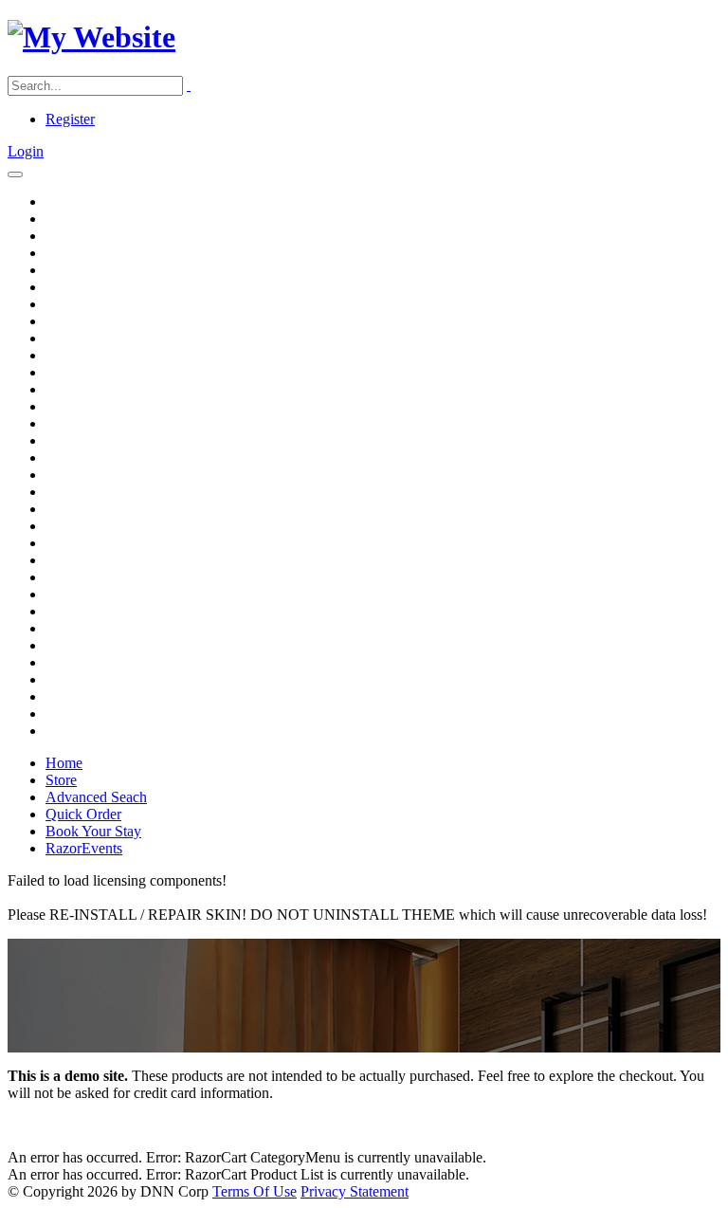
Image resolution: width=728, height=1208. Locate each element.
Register (70, 119)
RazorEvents (84, 848)
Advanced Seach (96, 797)
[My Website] (91, 37)
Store (61, 780)
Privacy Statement (354, 1191)
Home (64, 763)
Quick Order (83, 814)
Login (26, 151)
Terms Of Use (254, 1191)
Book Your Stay (93, 831)
